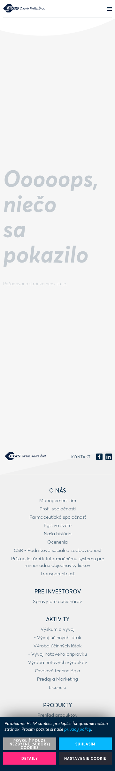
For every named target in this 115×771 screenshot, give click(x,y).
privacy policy (77, 729)
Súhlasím (85, 744)
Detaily (29, 758)
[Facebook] (99, 457)
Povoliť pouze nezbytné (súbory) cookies (30, 744)
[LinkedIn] (108, 457)
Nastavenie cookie (85, 758)
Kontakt (81, 456)
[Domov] (24, 8)
